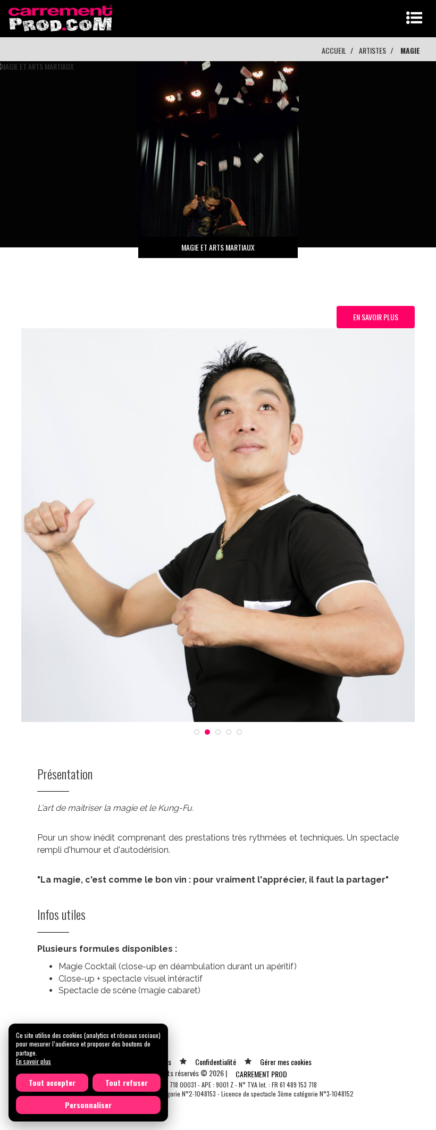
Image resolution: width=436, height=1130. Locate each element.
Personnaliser (88, 1104)
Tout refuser (126, 1082)
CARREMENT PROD (261, 1073)
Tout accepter (52, 1082)
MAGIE (410, 50)
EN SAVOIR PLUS (375, 316)
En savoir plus (33, 1061)
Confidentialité (215, 1061)
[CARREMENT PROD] (61, 17)
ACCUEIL (334, 50)
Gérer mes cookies (286, 1061)
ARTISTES (372, 50)
